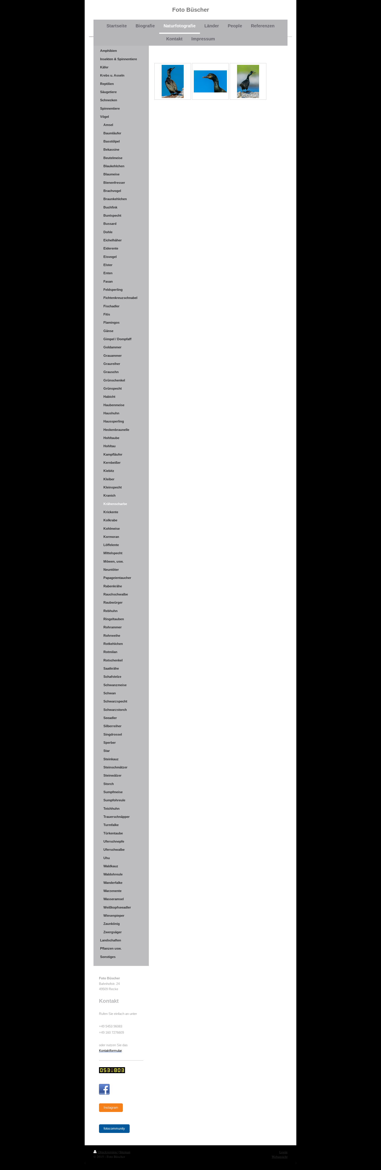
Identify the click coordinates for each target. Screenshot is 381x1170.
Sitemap (124, 1152)
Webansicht (280, 1156)
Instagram (111, 1107)
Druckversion (107, 1152)
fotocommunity (114, 1128)
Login (283, 1152)
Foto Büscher (190, 9)
